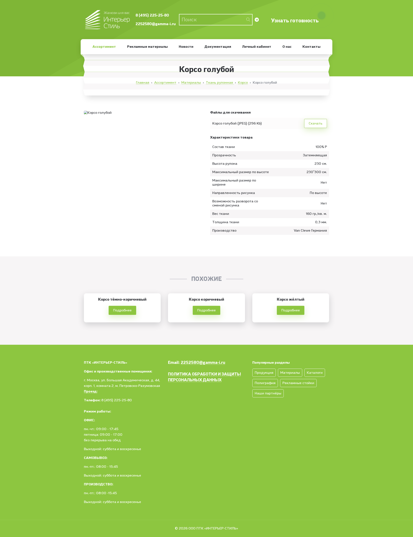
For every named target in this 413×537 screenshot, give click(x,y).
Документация (218, 46)
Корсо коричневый (206, 299)
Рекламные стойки (298, 383)
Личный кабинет (256, 46)
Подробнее (122, 310)
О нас (286, 46)
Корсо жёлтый (290, 299)
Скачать (315, 123)
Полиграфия (265, 383)
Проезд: (90, 391)
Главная (142, 82)
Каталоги (315, 372)
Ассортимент (104, 46)
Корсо (243, 82)
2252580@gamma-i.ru (156, 24)
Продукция (264, 372)
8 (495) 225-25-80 (152, 15)
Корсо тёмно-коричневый (122, 299)
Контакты (311, 46)
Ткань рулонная (220, 82)
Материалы (191, 82)
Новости (186, 46)
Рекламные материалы (147, 46)
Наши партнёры (268, 393)
